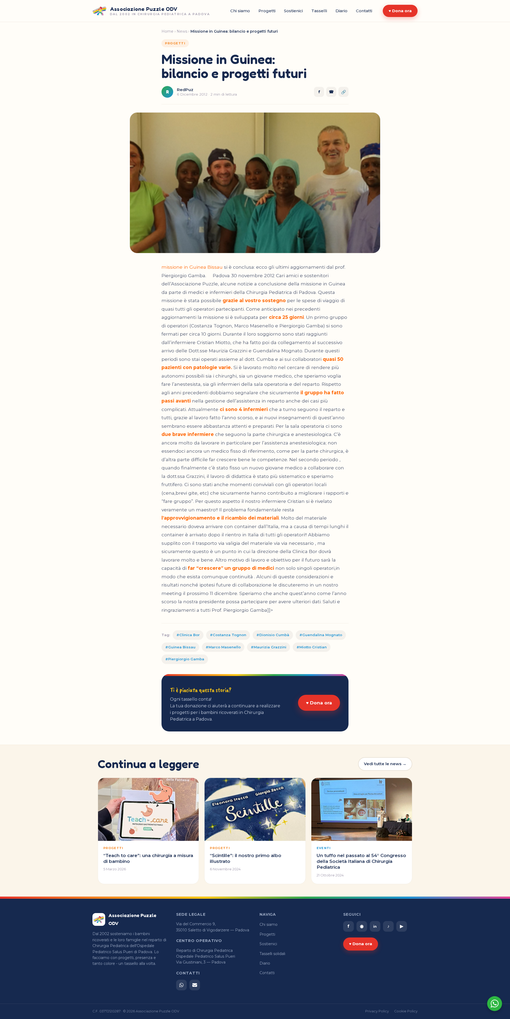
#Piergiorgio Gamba (184, 659)
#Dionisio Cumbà (272, 635)
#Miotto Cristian (311, 647)
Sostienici (293, 10)
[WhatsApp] (181, 985)
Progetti (266, 10)
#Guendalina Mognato (320, 635)
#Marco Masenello (223, 647)
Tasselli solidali (272, 953)
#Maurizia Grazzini (268, 647)
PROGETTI (175, 43)
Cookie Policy (406, 1011)
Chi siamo (240, 10)
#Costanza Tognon (228, 635)
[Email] (194, 985)
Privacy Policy (377, 1011)
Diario (341, 10)
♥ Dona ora (400, 10)
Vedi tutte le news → (385, 763)
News (182, 31)
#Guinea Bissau (180, 647)
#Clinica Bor (188, 635)
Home (167, 31)
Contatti (364, 10)
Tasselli (319, 10)
